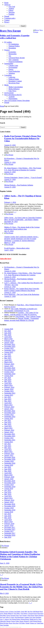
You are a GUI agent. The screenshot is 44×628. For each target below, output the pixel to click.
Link (10, 619)
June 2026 (7, 333)
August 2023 (8, 395)
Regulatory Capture (15, 81)
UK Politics (22, 623)
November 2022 (9, 413)
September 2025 (9, 350)
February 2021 (9, 453)
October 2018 (9, 508)
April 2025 (8, 360)
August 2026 (8, 329)
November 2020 (9, 459)
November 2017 (9, 529)
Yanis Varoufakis (4, 625)
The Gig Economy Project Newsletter (17, 100)
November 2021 (9, 436)
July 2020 (7, 467)
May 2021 (7, 448)
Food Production (14, 71)
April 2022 (8, 426)
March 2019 (8, 498)
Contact (7, 20)
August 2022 (8, 418)
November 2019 (9, 483)
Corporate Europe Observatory (35, 613)
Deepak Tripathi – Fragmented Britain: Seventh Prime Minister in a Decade (21, 319)
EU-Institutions (14, 44)
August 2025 (8, 352)
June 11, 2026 (4, 563)
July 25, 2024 (8, 231)
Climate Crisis (13, 65)
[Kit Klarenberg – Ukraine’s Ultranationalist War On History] (8, 155)
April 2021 (8, 450)
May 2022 (7, 424)
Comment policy (9, 18)
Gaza (20, 615)
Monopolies (13, 54)
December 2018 (9, 504)
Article (22, 611)
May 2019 (7, 494)
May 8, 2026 (4, 593)
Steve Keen (16, 623)
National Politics (14, 46)
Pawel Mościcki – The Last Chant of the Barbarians (21, 294)
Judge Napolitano (36, 617)
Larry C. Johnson (4, 619)
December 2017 (9, 527)
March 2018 (8, 522)
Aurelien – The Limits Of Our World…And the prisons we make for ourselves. (21, 313)
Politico (17, 621)
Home (6, 3)
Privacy (6, 22)
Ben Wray (30, 611)
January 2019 (8, 502)
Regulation (12, 48)
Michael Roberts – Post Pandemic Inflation (18, 185)
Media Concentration (16, 87)
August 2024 (8, 376)
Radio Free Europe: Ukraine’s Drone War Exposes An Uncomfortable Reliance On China (22, 138)
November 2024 (9, 370)
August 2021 (8, 442)
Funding (11, 14)
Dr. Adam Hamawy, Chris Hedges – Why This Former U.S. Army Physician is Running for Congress (22, 169)
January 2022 (8, 432)
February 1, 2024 (10, 202)
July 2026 (7, 331)
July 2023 (7, 397)
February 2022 (9, 430)
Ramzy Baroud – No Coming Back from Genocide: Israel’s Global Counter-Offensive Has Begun (21, 289)
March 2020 (8, 475)
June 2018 (7, 516)
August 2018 (8, 512)
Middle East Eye (34, 619)
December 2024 (9, 368)
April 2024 (8, 383)
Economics (12, 52)
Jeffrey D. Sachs (10, 617)
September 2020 (9, 463)
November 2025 (9, 346)
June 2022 (7, 422)
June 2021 (7, 446)
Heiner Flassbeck (39, 615)
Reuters (22, 621)
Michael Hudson (16, 619)
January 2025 (8, 366)
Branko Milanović (8, 613)
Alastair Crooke (4, 611)
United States (40, 623)
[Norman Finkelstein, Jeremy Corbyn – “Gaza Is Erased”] (8, 174)
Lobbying (12, 77)
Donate (6, 16)
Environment (13, 67)
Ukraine (27, 623)
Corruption (8, 75)
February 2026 (9, 341)
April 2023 (8, 403)
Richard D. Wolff (28, 621)
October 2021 (9, 438)
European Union (14, 615)
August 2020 (8, 465)
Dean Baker (3, 615)
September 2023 (9, 393)
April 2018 (8, 520)
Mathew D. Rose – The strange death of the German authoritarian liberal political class (22, 228)
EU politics (8, 42)
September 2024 (9, 374)
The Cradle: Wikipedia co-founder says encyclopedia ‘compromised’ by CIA (20, 310)
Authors (11, 8)
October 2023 (9, 391)
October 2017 (9, 531)
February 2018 (9, 524)
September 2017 (9, 533)
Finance (7, 50)
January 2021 (8, 455)
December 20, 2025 (11, 221)
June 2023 (7, 399)
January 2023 (8, 409)
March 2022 (8, 428)
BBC (26, 611)
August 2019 (8, 488)
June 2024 (7, 379)
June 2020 (7, 469)
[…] (1, 575)
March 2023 (8, 405)
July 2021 (7, 444)
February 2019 (9, 500)
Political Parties (14, 79)
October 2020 (9, 461)
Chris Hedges (24, 613)
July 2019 (7, 490)
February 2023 (9, 407)
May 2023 (7, 401)
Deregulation (13, 98)
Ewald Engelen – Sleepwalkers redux (17, 248)
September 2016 (9, 535)
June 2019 (7, 492)
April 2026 (8, 337)
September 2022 (9, 416)
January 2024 (8, 389)
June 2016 (7, 537)
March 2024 (8, 385)
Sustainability (8, 63)
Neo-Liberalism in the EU (13, 95)
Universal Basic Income (17, 58)
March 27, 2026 (9, 242)
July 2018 (7, 514)
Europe (8, 615)
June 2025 (7, 356)
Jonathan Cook (28, 617)
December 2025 (9, 344)
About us (7, 5)
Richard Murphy (37, 621)
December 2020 (9, 457)
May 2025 (7, 358)
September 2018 (9, 510)
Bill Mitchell (36, 611)
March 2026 (8, 339)
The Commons (14, 60)
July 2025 (7, 354)
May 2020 (7, 471)
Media (6, 85)
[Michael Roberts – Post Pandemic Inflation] (8, 181)
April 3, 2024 (8, 250)
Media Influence (14, 89)
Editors (11, 10)
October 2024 (9, 372)
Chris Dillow (16, 613)
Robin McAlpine (4, 623)
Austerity (12, 97)
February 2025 (9, 364)
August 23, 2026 (10, 145)
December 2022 (9, 411)
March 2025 (8, 362)
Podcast (13, 621)
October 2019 (9, 485)
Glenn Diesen (30, 615)
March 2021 (8, 451)
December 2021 (9, 434)
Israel (3, 617)
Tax (10, 56)
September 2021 (9, 440)
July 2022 (7, 420)
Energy (11, 69)
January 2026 (8, 342)
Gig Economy (9, 93)
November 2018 (9, 506)
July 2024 (7, 378)
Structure (12, 12)
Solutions (12, 73)
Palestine (8, 621)
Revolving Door (14, 83)
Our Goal (12, 6)
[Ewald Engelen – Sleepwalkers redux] (8, 244)
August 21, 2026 (10, 292)
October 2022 (9, 414)
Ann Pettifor (17, 611)
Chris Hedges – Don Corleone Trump (28, 316)
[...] (15, 212)
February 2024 (9, 387)
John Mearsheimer (19, 617)
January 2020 (8, 479)
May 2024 (7, 381)
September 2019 (9, 487)
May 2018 (7, 518)
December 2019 (9, 481)
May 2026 (7, 335)
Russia (10, 623)
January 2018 (8, 525)
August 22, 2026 (10, 287)
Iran (1, 617)
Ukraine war (33, 623)
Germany (24, 615)
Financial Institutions (16, 62)
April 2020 (8, 473)
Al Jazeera (11, 611)
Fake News (12, 91)
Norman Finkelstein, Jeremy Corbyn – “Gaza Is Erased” (23, 177)
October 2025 (9, 348)
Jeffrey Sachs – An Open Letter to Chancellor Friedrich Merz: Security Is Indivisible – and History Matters (23, 219)
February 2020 (9, 477)
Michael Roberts (25, 619)
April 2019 (8, 496)
